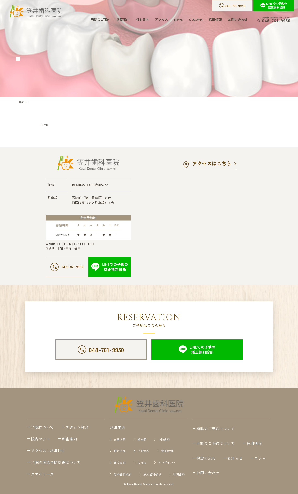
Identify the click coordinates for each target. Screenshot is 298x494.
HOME (22, 101)
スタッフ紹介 (77, 427)
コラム (260, 458)
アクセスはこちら (211, 163)
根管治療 (120, 451)
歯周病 (141, 439)
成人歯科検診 (152, 474)
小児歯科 (143, 451)
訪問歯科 (179, 474)
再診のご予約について (215, 443)
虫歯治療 (120, 439)
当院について (42, 427)
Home (44, 124)
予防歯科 (164, 439)
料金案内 (142, 19)
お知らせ (235, 458)
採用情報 (215, 19)
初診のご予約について (215, 428)
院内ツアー (40, 439)
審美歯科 (120, 462)
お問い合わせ (238, 19)
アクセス (161, 19)
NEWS (178, 19)
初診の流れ (206, 458)
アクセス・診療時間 (48, 450)
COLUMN (196, 19)
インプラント (167, 462)
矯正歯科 (167, 451)
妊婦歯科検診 (123, 474)
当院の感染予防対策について (56, 462)
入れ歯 (141, 462)
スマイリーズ (42, 474)
